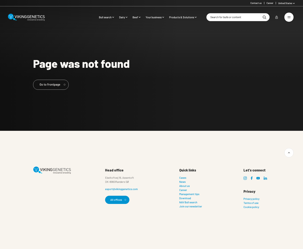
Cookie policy (251, 206)
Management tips (189, 194)
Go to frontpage (50, 84)
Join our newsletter (190, 206)
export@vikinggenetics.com (121, 189)
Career (183, 189)
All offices (116, 199)
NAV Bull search (188, 202)
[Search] (264, 17)
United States (285, 3)
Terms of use (251, 202)
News (182, 181)
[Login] (276, 17)
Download (185, 198)
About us (184, 185)
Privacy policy (251, 198)
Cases (182, 177)
